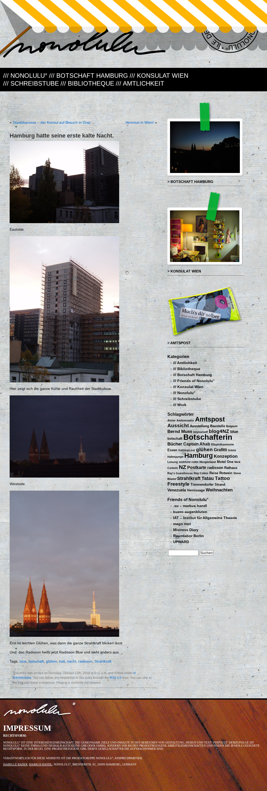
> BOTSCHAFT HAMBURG (190, 182)
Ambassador (185, 420)
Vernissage (196, 490)
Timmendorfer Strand (208, 484)
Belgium (232, 426)
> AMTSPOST (179, 343)
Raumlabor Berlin (188, 536)
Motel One (225, 462)
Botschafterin (207, 437)
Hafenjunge (175, 456)
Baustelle (217, 426)
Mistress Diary (185, 530)
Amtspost (210, 419)
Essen (172, 450)
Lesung (172, 461)
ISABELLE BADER (15, 764)
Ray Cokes (201, 473)
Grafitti (220, 449)
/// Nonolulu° (25, 75)
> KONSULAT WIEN (184, 271)
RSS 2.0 (116, 678)
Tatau (208, 478)
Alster (171, 420)
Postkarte (196, 467)
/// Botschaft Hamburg (88, 75)
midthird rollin (188, 461)
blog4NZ (219, 431)
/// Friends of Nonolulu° (194, 381)
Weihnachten (219, 489)
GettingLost (186, 450)
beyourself (200, 431)
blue (23, 661)
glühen (51, 661)
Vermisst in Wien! (139, 122)
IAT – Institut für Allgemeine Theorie (205, 518)
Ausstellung (199, 426)
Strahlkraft (102, 661)
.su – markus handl (190, 506)
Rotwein (225, 473)
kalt (62, 661)
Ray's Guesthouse (180, 473)
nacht (71, 661)
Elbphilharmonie (222, 444)
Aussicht (178, 425)
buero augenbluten (190, 512)
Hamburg (198, 455)
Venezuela (176, 490)
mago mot (182, 524)
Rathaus (230, 468)
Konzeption (226, 456)
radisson (85, 661)
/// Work (179, 405)
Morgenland (207, 461)
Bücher (174, 444)
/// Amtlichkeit (140, 83)
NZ (182, 467)
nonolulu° (39, 710)
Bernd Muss (179, 431)
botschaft (36, 661)
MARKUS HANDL (40, 764)
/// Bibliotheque (87, 83)
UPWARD (181, 542)
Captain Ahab (196, 444)
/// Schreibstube (31, 83)
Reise (213, 473)
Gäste (232, 450)
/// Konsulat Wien (159, 75)
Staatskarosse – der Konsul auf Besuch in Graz (52, 122)
